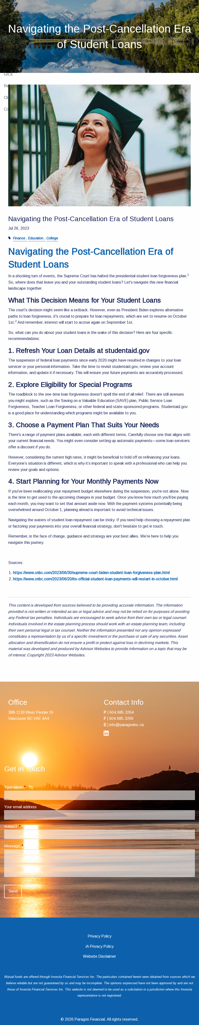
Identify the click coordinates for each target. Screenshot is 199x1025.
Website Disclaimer (99, 956)
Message (30, 846)
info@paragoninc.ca (126, 725)
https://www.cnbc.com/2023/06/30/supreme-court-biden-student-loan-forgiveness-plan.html (91, 573)
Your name (31, 787)
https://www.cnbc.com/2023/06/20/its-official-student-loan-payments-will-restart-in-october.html (95, 579)
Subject (28, 827)
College (52, 238)
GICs (8, 74)
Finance (19, 238)
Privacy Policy (99, 936)
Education (35, 238)
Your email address (38, 807)
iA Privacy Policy (100, 946)
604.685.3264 (121, 712)
